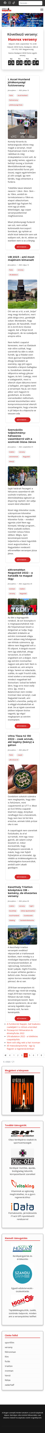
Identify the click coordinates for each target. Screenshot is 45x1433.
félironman (10, 1352)
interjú (11, 461)
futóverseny (13, 100)
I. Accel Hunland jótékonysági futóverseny (19, 82)
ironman (12, 589)
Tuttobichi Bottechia (27, 920)
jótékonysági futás (15, 105)
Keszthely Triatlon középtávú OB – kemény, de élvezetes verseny (22, 891)
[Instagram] (9, 3)
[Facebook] (5, 3)
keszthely (12, 911)
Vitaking (12, 920)
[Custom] (14, 3)
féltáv (7, 1380)
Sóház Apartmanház (28, 911)
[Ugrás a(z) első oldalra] (5, 1055)
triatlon (11, 452)
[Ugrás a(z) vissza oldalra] (10, 1055)
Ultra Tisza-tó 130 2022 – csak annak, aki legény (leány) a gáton (21, 740)
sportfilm (9, 1342)
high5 (31, 906)
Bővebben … (22, 247)
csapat (20, 755)
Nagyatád (26, 457)
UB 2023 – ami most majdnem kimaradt (21, 258)
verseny (20, 270)
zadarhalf (9, 1384)
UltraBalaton (13, 275)
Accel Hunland (22, 95)
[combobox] (30, 3)
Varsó (7, 1375)
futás (11, 95)
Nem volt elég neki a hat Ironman (23, 1042)
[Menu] (41, 9)
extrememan (13, 457)
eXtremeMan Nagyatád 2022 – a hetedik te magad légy (20, 574)
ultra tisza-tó (13, 760)
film (7, 1356)
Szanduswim (28, 915)
